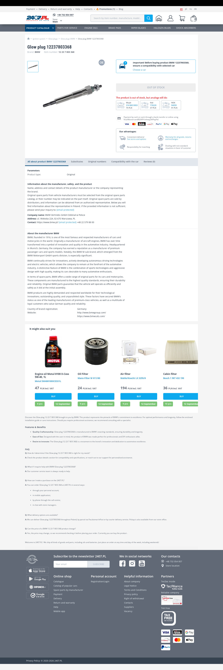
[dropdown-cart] (182, 18)
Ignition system (39, 38)
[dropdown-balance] (194, 18)
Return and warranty (61, 9)
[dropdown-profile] (170, 18)
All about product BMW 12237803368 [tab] (47, 161)
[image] (53, 352)
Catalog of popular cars (65, 585)
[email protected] (65, 209)
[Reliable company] (179, 600)
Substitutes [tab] (77, 161)
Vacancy (128, 611)
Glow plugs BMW (68, 38)
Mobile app (59, 611)
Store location (173, 565)
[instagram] (132, 563)
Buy (53, 396)
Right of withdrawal (134, 598)
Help (77, 9)
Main (55, 20)
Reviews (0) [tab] (149, 161)
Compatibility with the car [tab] (125, 161)
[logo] (37, 18)
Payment (30, 9)
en (181, 9)
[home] (28, 38)
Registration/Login (100, 581)
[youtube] (142, 563)
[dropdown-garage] (159, 18)
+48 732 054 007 (174, 561)
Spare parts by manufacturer (68, 590)
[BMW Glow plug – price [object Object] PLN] (33, 66)
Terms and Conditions (135, 590)
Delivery (43, 9)
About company (132, 581)
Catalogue (59, 581)
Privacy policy (131, 594)
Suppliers (129, 607)
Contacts (88, 9)
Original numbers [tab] (97, 161)
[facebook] (122, 563)
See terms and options (136, 139)
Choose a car (139, 69)
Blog (121, 9)
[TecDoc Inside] (179, 586)
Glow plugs (53, 38)
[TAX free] (179, 618)
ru (190, 9)
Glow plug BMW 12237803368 (90, 38)
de (195, 9)
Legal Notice (130, 585)
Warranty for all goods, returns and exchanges (178, 138)
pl (186, 9)
